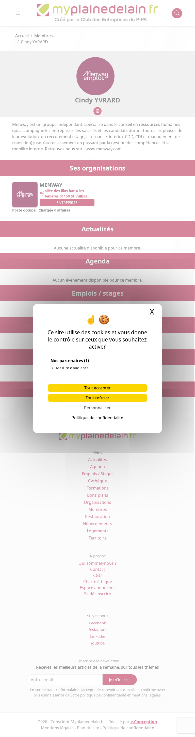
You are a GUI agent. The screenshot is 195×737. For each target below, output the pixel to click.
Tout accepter (97, 388)
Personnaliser (97, 408)
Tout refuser (97, 398)
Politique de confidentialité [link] (97, 417)
